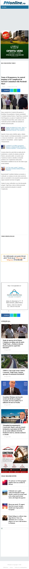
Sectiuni (4, 7)
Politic (3, 86)
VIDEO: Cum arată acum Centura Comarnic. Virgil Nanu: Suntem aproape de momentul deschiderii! (14, 372)
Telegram (10, 260)
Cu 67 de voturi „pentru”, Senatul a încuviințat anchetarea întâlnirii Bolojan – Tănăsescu (16, 169)
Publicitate (5, 567)
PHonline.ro (10, 564)
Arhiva (11, 567)
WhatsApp (19, 258)
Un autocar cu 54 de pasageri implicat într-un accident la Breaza (17, 482)
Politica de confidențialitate (21, 567)
